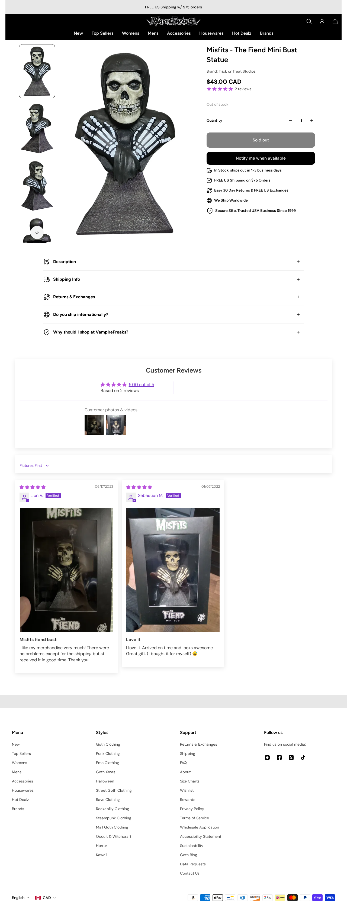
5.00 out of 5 (141, 384)
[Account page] (322, 21)
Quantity (214, 120)
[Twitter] (291, 758)
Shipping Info (66, 279)
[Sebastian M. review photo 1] (173, 569)
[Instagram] (267, 758)
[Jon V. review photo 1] (66, 569)
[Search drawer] (309, 21)
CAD (47, 897)
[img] (33, 487)
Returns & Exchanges (74, 296)
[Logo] (173, 21)
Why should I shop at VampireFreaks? (90, 332)
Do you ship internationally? (80, 314)
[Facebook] (279, 758)
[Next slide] (37, 232)
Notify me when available (261, 158)
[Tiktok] (303, 758)
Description (64, 261)
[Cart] (335, 21)
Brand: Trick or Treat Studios (231, 71)
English (18, 897)
